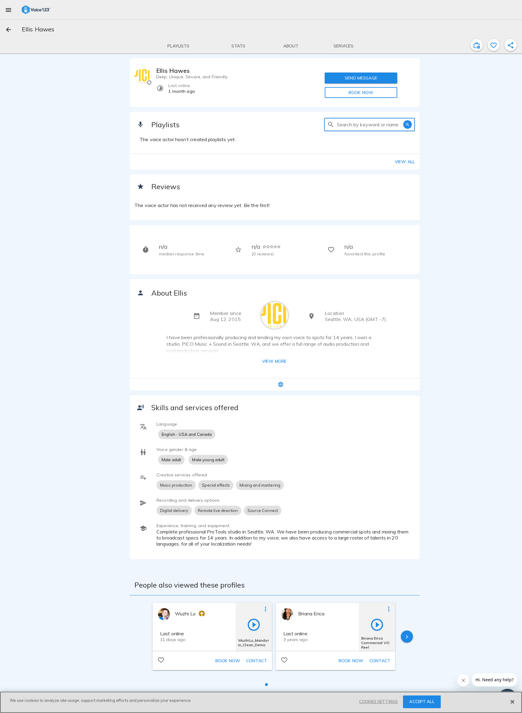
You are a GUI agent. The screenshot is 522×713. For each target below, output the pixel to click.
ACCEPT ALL (421, 701)
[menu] (8, 10)
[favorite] (494, 45)
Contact (256, 660)
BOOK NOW (361, 92)
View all (405, 161)
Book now (227, 660)
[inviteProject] (477, 45)
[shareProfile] (510, 45)
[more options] (265, 609)
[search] (331, 124)
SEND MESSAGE (361, 78)
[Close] (512, 701)
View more (274, 361)
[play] (253, 624)
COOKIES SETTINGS (378, 701)
